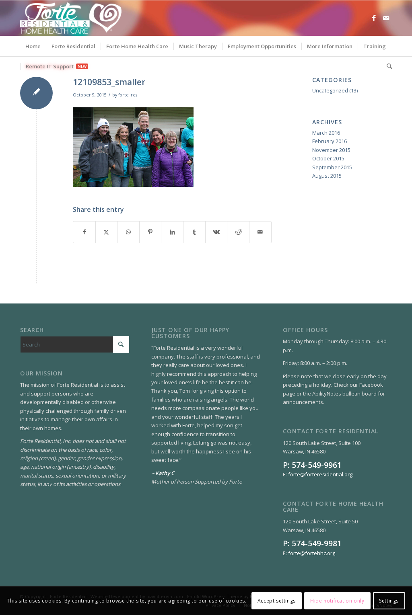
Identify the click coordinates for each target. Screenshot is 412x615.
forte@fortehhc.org (311, 553)
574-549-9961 (317, 464)
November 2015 (331, 150)
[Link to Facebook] (374, 18)
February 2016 (329, 141)
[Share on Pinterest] (150, 231)
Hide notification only (337, 600)
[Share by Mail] (260, 231)
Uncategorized (330, 90)
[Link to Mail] (386, 18)
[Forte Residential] (71, 18)
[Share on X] (106, 231)
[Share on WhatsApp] (128, 231)
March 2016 (326, 132)
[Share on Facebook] (84, 231)
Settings (389, 600)
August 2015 (327, 175)
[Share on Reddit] (238, 231)
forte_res (127, 95)
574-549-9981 (317, 543)
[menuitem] (33, 46)
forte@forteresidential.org (320, 474)
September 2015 (332, 167)
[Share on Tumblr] (194, 231)
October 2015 (328, 158)
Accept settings (277, 600)
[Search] (386, 66)
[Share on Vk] (216, 231)
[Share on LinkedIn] (172, 231)
